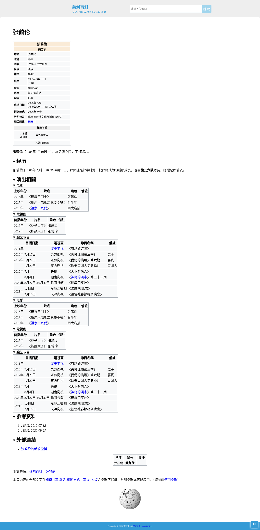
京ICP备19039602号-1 (142, 526)
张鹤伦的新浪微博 (34, 449)
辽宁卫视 (57, 248)
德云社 (32, 121)
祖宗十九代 (39, 208)
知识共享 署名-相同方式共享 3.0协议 (72, 479)
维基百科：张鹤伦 (42, 471)
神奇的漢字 (79, 277)
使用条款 (170, 479)
